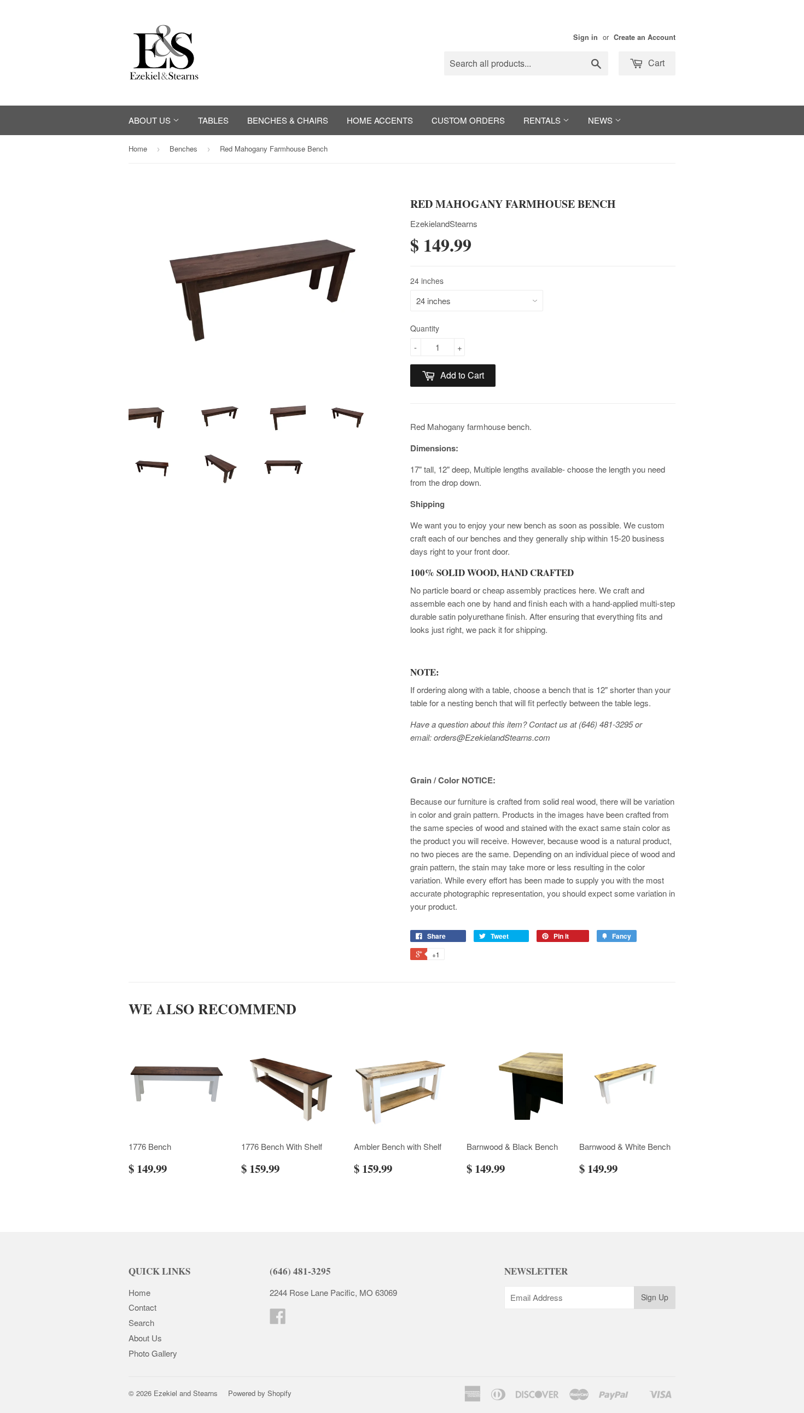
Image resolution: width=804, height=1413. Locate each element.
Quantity (424, 328)
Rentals (543, 120)
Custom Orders (468, 120)
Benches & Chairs (287, 120)
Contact (142, 1307)
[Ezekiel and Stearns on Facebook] (278, 1319)
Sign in (585, 37)
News (601, 120)
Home (138, 148)
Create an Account (644, 37)
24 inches (427, 280)
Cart (655, 62)
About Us (151, 120)
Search (141, 1322)
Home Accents (380, 120)
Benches (183, 148)
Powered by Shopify (260, 1393)
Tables (213, 120)
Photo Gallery (153, 1353)
